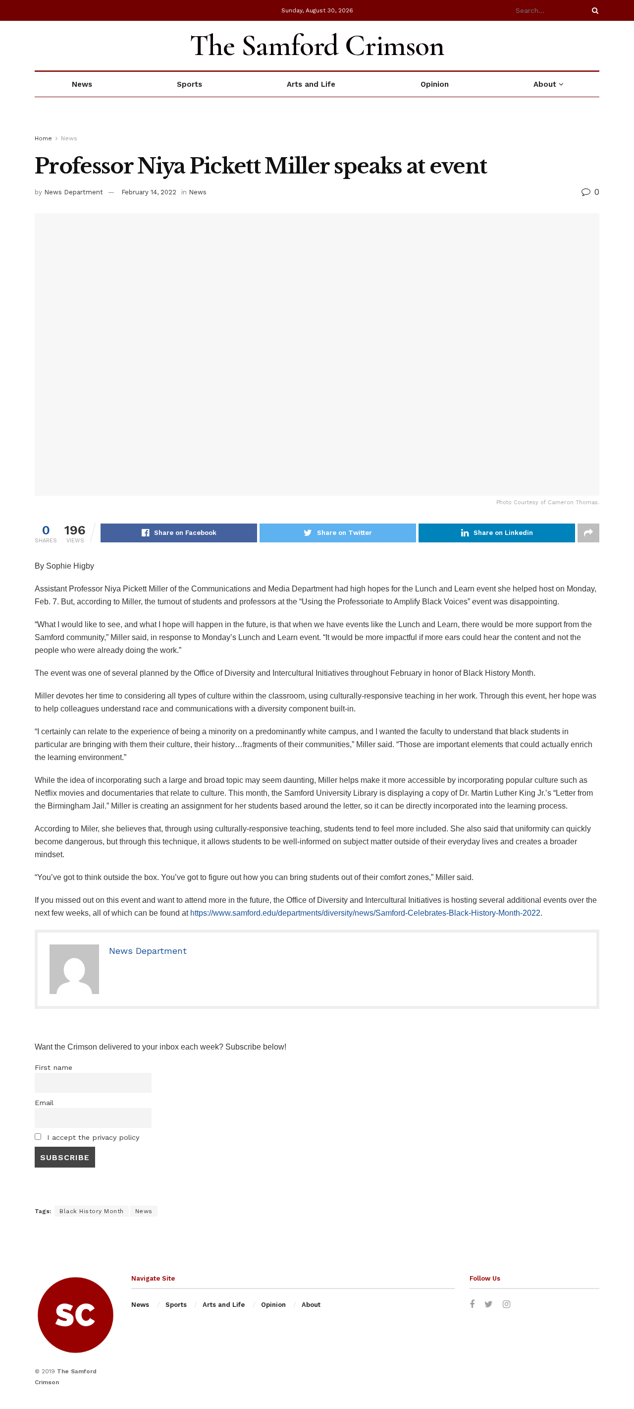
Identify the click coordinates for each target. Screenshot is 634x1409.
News (82, 84)
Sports (189, 84)
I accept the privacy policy (92, 1137)
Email (44, 1103)
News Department (73, 192)
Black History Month (91, 1211)
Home (43, 138)
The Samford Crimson (317, 45)
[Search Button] (593, 10)
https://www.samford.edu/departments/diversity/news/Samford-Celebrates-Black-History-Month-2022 (365, 913)
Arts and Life (311, 84)
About (544, 84)
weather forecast (594, 46)
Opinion (435, 84)
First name (53, 1067)
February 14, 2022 (148, 192)
